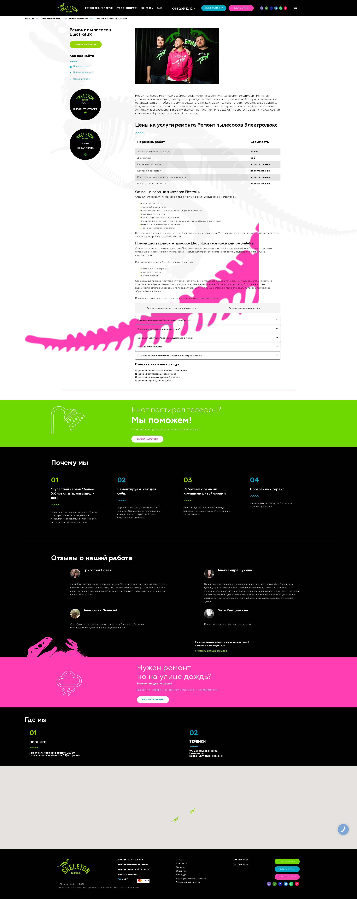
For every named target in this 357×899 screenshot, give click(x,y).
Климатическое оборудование (124, 387)
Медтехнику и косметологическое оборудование (126, 419)
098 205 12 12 (182, 8)
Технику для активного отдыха (128, 425)
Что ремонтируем (127, 8)
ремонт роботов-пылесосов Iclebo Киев (162, 371)
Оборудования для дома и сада (129, 370)
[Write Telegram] (276, 8)
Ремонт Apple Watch (95, 377)
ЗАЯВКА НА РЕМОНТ (85, 44)
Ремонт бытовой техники (133, 865)
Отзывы (161, 363)
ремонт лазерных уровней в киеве (159, 377)
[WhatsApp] (280, 8)
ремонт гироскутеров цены (154, 381)
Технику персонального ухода (128, 430)
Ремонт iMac (91, 367)
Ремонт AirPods (93, 373)
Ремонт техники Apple (99, 8)
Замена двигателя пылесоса (244, 308)
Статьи (160, 356)
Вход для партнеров (167, 382)
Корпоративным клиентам (170, 373)
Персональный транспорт (129, 374)
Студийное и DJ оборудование (124, 396)
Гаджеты (120, 392)
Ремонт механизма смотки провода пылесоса (171, 308)
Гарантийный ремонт (188, 882)
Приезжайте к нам (83, 72)
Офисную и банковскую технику (128, 401)
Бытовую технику (125, 365)
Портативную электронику (123, 407)
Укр (126, 879)
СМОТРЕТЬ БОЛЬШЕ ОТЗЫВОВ (211, 651)
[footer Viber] (269, 884)
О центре (161, 367)
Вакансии (162, 370)
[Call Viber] (261, 8)
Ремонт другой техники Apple (97, 381)
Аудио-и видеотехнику (128, 383)
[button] (191, 811)
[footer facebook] (280, 884)
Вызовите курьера (153, 700)
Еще (159, 8)
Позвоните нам (81, 79)
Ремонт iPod (91, 363)
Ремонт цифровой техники (133, 870)
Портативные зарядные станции (128, 357)
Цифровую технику (125, 362)
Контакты (147, 8)
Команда (161, 360)
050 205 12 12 (240, 865)
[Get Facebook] (271, 8)
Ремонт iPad (91, 360)
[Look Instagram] (266, 8)
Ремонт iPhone (92, 356)
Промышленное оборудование (124, 412)
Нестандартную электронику (124, 436)
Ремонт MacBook (93, 370)
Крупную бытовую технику (125, 378)
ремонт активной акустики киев (157, 374)
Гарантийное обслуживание (164, 378)
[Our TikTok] (285, 8)
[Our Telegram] (286, 884)
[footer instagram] (274, 884)
